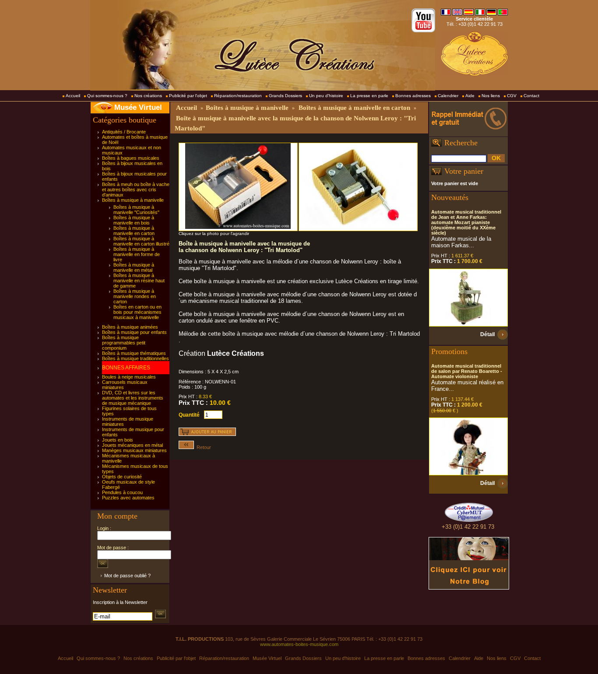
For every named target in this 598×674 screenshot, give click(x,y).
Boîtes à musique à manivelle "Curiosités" (136, 209)
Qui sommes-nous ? (107, 95)
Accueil (73, 95)
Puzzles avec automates (128, 497)
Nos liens (491, 95)
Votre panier (463, 171)
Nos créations (148, 95)
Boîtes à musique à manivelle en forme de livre (136, 254)
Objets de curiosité (122, 476)
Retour (202, 447)
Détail (487, 334)
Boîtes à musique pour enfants (134, 332)
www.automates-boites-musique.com (299, 644)
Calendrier (448, 95)
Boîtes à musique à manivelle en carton (134, 230)
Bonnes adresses (413, 95)
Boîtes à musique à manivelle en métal (133, 267)
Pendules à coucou (122, 492)
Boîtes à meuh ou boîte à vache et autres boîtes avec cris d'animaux (135, 189)
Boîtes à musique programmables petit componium (123, 343)
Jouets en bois (117, 439)
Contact (531, 95)
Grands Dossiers (285, 95)
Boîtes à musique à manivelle (133, 200)
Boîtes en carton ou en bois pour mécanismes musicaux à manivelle (137, 312)
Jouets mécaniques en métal (132, 445)
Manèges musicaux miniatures (134, 450)
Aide (470, 95)
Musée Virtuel (138, 107)
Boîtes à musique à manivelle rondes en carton (134, 296)
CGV (512, 95)
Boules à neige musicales (129, 376)
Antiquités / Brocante (124, 131)
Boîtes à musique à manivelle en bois (133, 220)
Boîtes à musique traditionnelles (135, 358)
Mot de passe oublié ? (127, 575)
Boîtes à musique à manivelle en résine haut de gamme (139, 280)
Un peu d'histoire (326, 95)
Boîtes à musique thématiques (134, 353)
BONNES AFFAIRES (126, 368)
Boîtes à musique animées (130, 327)
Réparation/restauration (238, 95)
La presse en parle (369, 95)
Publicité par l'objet (188, 95)
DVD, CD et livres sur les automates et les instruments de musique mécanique (132, 398)
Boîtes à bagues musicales (130, 158)
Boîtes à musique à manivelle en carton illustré (141, 241)
